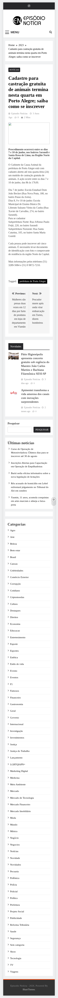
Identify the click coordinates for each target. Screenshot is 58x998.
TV (11, 965)
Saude (13, 931)
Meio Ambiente (18, 784)
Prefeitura (15, 905)
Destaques (15, 610)
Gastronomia (16, 704)
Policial (14, 891)
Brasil (13, 557)
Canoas (14, 564)
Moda (13, 818)
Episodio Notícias (19, 113)
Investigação (16, 731)
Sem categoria (17, 945)
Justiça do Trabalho (20, 751)
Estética (14, 657)
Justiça (13, 744)
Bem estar (15, 550)
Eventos (14, 677)
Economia (15, 624)
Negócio (14, 838)
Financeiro (15, 697)
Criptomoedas (17, 597)
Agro (12, 530)
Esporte (14, 644)
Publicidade (16, 918)
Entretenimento (17, 637)
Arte (12, 537)
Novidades (15, 864)
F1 (11, 684)
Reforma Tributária (19, 925)
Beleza (13, 544)
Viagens (14, 971)
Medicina (14, 778)
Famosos (14, 691)
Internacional (16, 724)
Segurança (15, 938)
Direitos (14, 617)
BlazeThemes (29, 989)
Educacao (15, 630)
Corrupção (15, 584)
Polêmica (14, 878)
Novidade (15, 858)
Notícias (14, 70)
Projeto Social (17, 911)
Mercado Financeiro (20, 804)
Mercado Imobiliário (20, 811)
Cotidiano (15, 590)
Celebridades (16, 570)
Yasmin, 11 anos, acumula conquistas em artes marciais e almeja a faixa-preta (30, 501)
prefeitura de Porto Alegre (32, 281)
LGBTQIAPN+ (17, 764)
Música (13, 831)
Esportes (14, 651)
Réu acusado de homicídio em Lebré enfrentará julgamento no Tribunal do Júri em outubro (29, 487)
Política (14, 898)
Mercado (14, 791)
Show (13, 951)
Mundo (13, 824)
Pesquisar (14, 423)
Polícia (13, 884)
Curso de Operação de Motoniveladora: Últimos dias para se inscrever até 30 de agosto (29, 453)
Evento (13, 671)
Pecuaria (14, 871)
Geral (13, 711)
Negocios (15, 844)
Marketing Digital (19, 771)
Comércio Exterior (19, 577)
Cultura (14, 604)
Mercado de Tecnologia (22, 798)
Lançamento (16, 757)
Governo (14, 717)
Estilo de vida (17, 664)
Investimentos (17, 737)
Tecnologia (15, 958)
